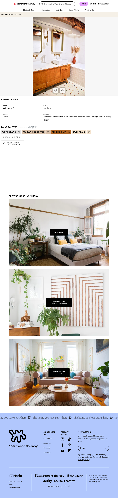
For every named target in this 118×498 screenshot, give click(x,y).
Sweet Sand (79, 132)
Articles (59, 9)
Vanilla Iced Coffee (33, 132)
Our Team (47, 438)
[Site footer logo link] (24, 438)
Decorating (45, 9)
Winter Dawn (9, 132)
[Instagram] (62, 439)
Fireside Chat (59, 132)
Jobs (11, 484)
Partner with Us (15, 487)
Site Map (47, 452)
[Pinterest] (69, 445)
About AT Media (15, 481)
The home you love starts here (45, 417)
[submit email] (105, 448)
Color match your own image (14, 143)
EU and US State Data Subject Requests (98, 480)
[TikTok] (69, 439)
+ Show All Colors (10, 137)
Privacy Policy (84, 459)
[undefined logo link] (24, 4)
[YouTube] (62, 450)
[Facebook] (62, 445)
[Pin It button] (62, 90)
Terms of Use (99, 457)
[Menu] (10, 4)
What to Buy (90, 9)
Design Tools (73, 9)
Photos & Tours (29, 9)
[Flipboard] (69, 450)
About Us (47, 443)
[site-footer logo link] (15, 476)
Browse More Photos (11, 14)
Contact (46, 447)
